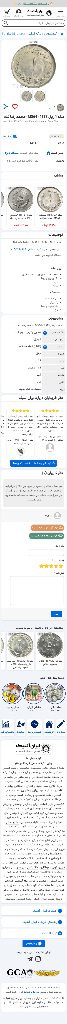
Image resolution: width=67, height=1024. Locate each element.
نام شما (60, 546)
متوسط (51, 566)
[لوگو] (39, 13)
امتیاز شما (59, 561)
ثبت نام (61, 732)
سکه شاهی (44, 890)
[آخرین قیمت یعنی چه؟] (48, 153)
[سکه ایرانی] (56, 693)
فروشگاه (49, 732)
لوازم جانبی (37, 895)
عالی (41, 566)
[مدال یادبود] (13, 693)
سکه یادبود (24, 886)
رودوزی (20, 867)
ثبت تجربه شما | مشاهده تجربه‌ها (32, 463)
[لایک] (15, 106)
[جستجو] (6, 23)
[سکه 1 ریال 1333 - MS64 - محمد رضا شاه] (33, 66)
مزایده (20, 732)
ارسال (56, 614)
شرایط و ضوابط (31, 992)
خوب (46, 566)
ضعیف (61, 566)
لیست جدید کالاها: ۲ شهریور (33, 4)
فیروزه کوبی (58, 867)
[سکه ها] (47, 973)
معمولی (56, 566)
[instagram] (37, 959)
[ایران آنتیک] (62, 34)
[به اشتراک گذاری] (5, 106)
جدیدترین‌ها (35, 732)
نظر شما (60, 573)
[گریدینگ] (20, 973)
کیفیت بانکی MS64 (30, 250)
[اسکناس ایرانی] (34, 693)
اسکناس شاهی (11, 890)
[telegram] (29, 959)
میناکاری (44, 867)
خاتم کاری (32, 867)
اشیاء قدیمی (46, 818)
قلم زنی (9, 863)
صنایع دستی (12, 822)
